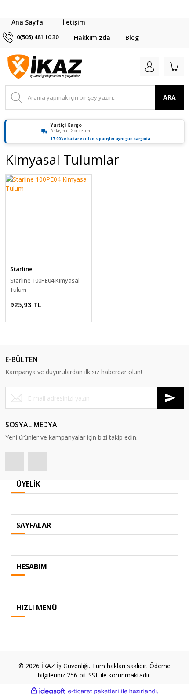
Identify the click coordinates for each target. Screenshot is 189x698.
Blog (132, 37)
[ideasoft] (47, 691)
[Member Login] (149, 66)
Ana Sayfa (27, 22)
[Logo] (44, 66)
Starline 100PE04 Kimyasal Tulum (45, 285)
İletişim (73, 22)
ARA (169, 97)
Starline (21, 269)
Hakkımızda (92, 37)
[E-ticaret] (93, 691)
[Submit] (170, 398)
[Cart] (174, 66)
